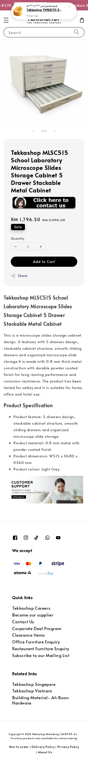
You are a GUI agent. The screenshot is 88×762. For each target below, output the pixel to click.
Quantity (17, 238)
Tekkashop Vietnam (32, 691)
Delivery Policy (43, 747)
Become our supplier (32, 615)
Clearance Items (28, 635)
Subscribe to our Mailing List (40, 655)
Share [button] (22, 275)
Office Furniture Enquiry (36, 642)
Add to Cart (44, 261)
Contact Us (23, 621)
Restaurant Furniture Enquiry (40, 648)
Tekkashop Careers (31, 608)
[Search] (76, 32)
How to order (19, 747)
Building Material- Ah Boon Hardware (40, 700)
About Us (45, 752)
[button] (6, 20)
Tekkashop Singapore (33, 684)
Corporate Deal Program (36, 628)
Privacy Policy (68, 747)
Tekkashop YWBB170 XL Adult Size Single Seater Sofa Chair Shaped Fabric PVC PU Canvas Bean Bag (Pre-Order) (44, 10)
